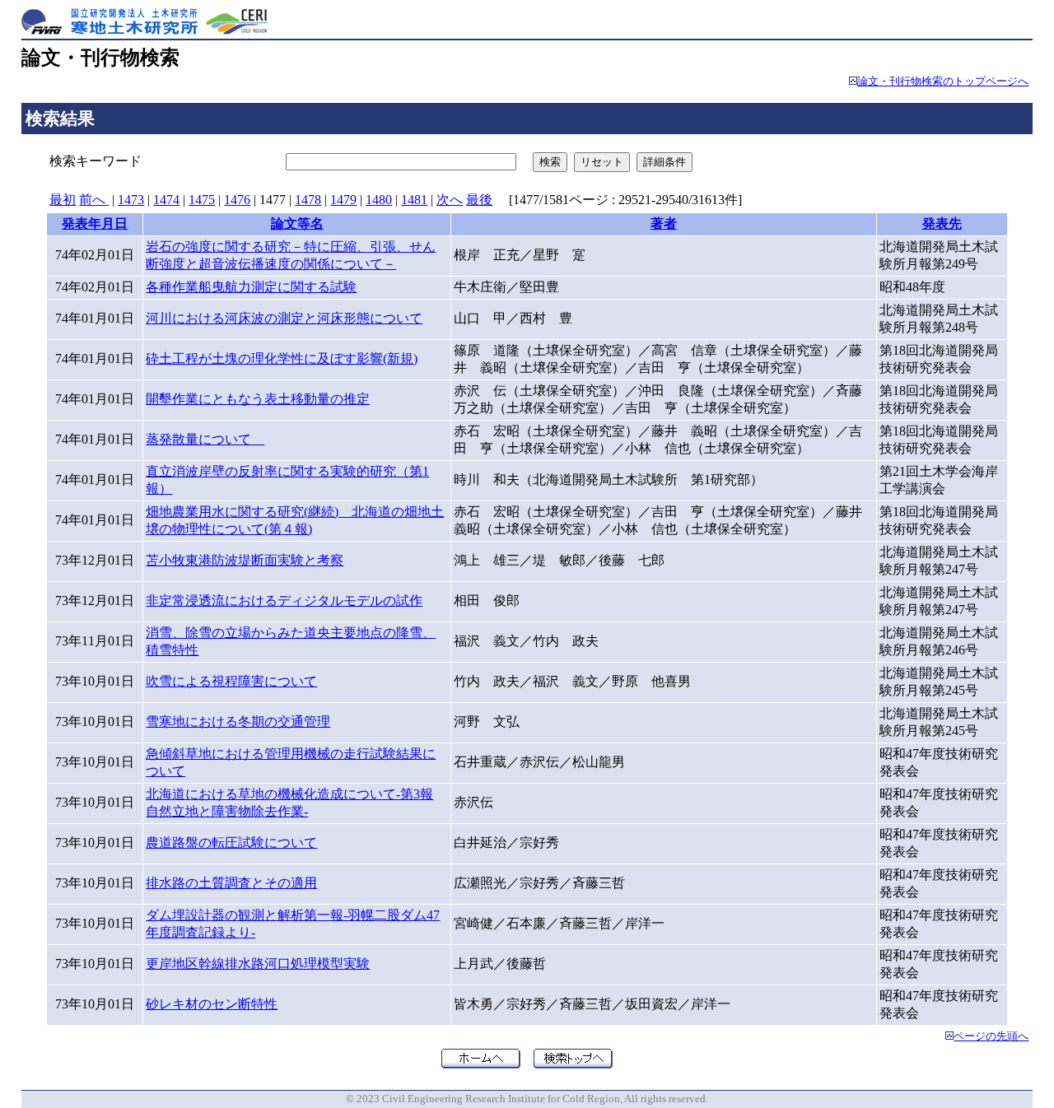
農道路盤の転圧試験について (231, 843)
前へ (94, 200)
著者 (664, 223)
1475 (202, 200)
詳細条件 (664, 162)
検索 (550, 162)
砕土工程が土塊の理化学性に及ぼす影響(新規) (281, 358)
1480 (379, 200)
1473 (131, 200)
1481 (414, 200)
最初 (62, 200)
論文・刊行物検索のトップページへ (942, 81)
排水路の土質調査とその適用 (231, 883)
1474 (166, 200)
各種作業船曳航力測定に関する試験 (251, 287)
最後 (479, 200)
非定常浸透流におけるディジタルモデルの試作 (284, 601)
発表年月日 (95, 223)
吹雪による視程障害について (231, 681)
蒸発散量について (205, 439)
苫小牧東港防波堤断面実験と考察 (244, 560)
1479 (343, 200)
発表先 (942, 223)
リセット (602, 162)
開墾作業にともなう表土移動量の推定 (258, 399)
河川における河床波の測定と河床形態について (284, 318)
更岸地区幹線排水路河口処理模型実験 (258, 964)
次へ (449, 200)
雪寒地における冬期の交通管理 (238, 722)
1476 (237, 200)
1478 (308, 200)
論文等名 (297, 223)
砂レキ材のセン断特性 (211, 1004)
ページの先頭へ (991, 1036)
